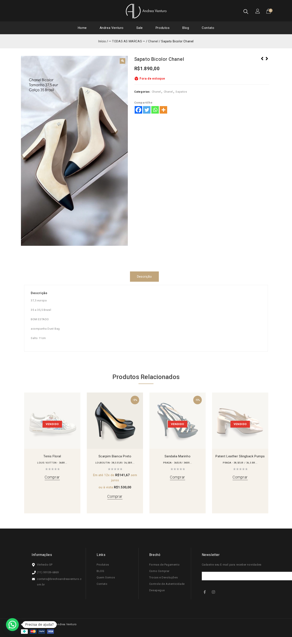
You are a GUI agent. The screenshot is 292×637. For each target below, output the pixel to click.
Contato (208, 28)
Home (82, 28)
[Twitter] (146, 110)
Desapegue (157, 590)
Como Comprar (159, 571)
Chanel (153, 41)
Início (102, 41)
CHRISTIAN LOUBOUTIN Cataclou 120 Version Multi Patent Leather (266, 64)
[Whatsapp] (155, 110)
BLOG (100, 571)
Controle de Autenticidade (167, 583)
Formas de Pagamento (164, 564)
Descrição (144, 277)
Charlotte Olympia (262, 61)
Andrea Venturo (112, 28)
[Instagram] (214, 591)
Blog (185, 28)
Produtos (163, 28)
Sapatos (181, 91)
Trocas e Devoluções (163, 577)
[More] (163, 110)
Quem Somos (106, 577)
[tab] (146, 276)
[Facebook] (138, 110)
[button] (122, 61)
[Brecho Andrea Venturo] (146, 11)
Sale (139, 28)
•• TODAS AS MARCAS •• (127, 41)
